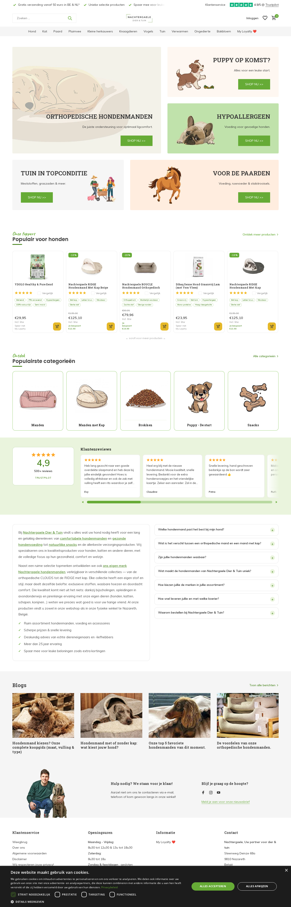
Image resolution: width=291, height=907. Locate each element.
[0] (272, 18)
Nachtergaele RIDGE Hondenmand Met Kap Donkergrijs (245, 286)
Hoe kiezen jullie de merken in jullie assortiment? (191, 585)
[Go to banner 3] (223, 128)
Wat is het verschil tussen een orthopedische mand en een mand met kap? (209, 543)
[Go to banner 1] (86, 100)
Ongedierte (202, 31)
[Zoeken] (70, 18)
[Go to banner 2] (223, 72)
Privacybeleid (109, 887)
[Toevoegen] (57, 326)
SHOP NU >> (136, 141)
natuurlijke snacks (63, 545)
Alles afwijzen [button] (257, 886)
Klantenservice (215, 5)
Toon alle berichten (262, 685)
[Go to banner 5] (204, 185)
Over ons (18, 847)
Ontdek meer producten (259, 234)
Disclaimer (19, 859)
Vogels (148, 31)
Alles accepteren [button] (213, 886)
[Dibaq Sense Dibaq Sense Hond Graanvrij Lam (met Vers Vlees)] (198, 266)
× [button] (286, 870)
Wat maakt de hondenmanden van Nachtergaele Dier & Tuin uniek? (204, 571)
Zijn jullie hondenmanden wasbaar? (182, 557)
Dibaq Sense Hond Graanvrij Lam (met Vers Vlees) (198, 286)
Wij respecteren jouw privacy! (33, 865)
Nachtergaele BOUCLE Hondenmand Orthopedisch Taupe (141, 286)
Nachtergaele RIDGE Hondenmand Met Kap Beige (88, 286)
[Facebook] (203, 792)
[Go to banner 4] (68, 185)
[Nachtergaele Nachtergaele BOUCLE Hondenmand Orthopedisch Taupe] (145, 266)
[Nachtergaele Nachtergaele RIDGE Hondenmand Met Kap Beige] (91, 266)
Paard (57, 31)
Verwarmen (180, 31)
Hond (32, 31)
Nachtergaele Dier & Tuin (43, 532)
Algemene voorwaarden (29, 853)
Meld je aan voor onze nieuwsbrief (226, 802)
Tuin (162, 31)
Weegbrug (19, 842)
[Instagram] (211, 792)
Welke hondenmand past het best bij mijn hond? (191, 529)
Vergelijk (47, 293)
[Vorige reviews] (83, 502)
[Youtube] (218, 792)
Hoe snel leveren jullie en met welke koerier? (188, 599)
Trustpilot (272, 5)
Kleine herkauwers (100, 31)
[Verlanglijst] (265, 18)
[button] (97, 902)
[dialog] (145, 886)
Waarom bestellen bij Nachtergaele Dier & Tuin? (191, 612)
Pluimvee (75, 31)
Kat (44, 31)
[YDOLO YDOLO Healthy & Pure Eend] (37, 266)
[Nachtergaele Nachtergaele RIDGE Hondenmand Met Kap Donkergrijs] (252, 266)
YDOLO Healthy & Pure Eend (34, 284)
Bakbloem (224, 31)
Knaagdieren (128, 31)
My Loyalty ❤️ (246, 31)
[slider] (114, 502)
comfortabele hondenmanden (83, 538)
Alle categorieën (264, 356)
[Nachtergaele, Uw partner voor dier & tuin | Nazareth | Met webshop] (145, 18)
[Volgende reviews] (276, 502)
